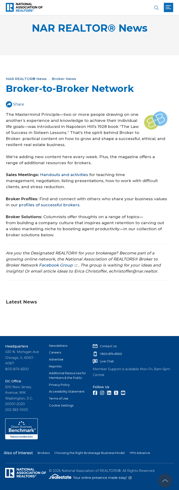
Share (18, 104)
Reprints (55, 366)
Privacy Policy (59, 385)
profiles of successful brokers (49, 205)
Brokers (44, 453)
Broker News (64, 79)
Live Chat (107, 361)
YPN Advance (139, 453)
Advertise (56, 359)
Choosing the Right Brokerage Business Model (89, 453)
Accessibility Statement (67, 391)
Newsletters (58, 345)
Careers (55, 352)
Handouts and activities (64, 174)
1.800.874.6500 (111, 354)
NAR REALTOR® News (90, 28)
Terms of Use (58, 398)
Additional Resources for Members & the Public (67, 375)
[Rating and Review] (21, 438)
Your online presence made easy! (102, 478)
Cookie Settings (61, 405)
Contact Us (108, 346)
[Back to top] (165, 481)
